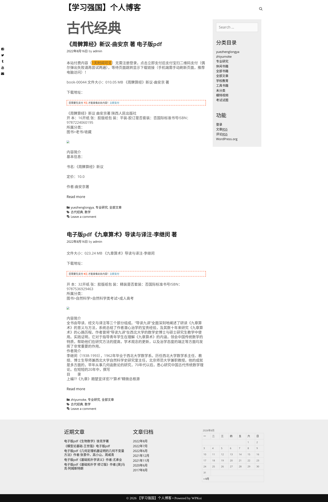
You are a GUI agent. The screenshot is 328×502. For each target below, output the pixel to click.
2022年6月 (140, 451)
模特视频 (222, 95)
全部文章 (115, 207)
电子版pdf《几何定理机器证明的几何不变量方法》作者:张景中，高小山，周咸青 (94, 453)
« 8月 (206, 478)
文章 (222, 129)
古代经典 (77, 212)
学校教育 (222, 81)
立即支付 (114, 102)
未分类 (220, 90)
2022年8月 (140, 441)
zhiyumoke (78, 400)
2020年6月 (140, 465)
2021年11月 (141, 460)
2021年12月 (141, 456)
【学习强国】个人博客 (102, 7)
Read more (76, 196)
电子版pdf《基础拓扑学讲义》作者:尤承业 (93, 460)
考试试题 (222, 100)
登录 (219, 124)
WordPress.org (226, 139)
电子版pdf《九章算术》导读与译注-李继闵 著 (122, 234)
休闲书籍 (222, 66)
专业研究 (101, 207)
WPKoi (197, 498)
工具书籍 (222, 85)
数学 (88, 212)
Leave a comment (83, 217)
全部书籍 (222, 71)
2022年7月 (140, 446)
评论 (222, 134)
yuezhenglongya (82, 207)
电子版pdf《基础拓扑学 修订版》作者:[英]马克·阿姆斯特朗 (94, 466)
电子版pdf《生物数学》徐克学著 (86, 441)
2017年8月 (140, 470)
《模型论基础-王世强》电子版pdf (87, 446)
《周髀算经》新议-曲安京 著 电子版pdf (114, 44)
